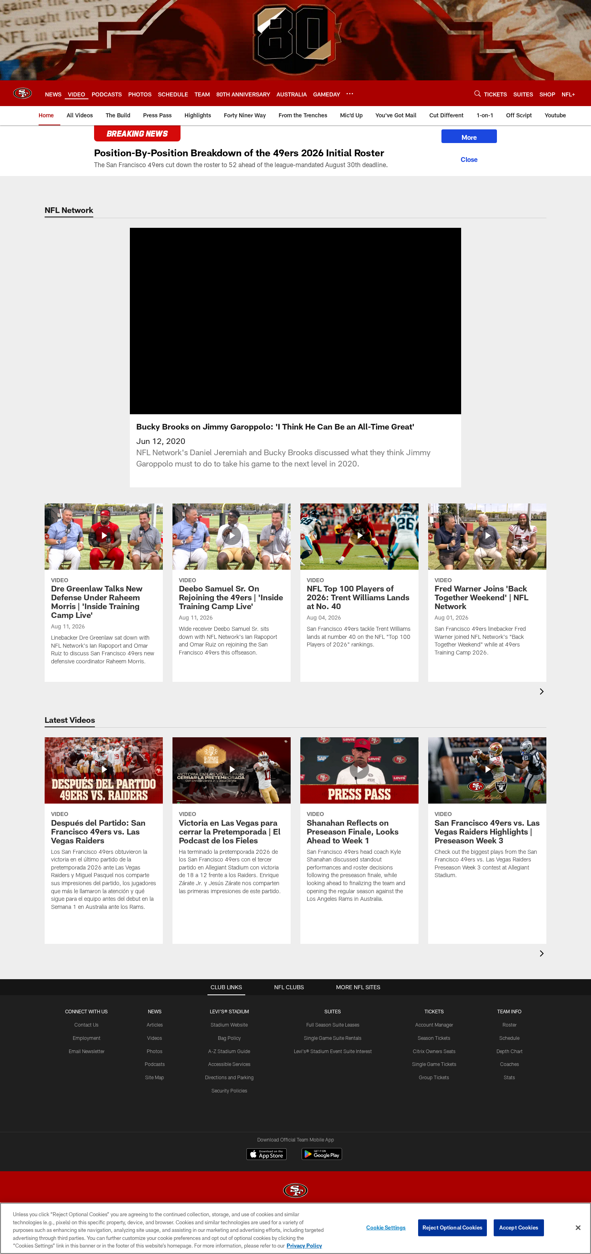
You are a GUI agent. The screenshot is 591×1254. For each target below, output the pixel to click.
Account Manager (434, 1024)
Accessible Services (229, 1064)
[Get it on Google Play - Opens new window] (322, 1158)
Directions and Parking (229, 1077)
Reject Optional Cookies (452, 1227)
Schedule (509, 1038)
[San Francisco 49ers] (295, 1191)
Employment (87, 1038)
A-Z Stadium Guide (229, 1051)
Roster (510, 1024)
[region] (295, 1228)
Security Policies (229, 1090)
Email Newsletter (87, 1051)
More (469, 137)
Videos (154, 1038)
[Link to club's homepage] (22, 93)
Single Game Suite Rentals (332, 1038)
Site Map (154, 1077)
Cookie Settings (386, 1227)
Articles (155, 1024)
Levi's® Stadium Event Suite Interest (333, 1051)
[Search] (477, 93)
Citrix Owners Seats (434, 1051)
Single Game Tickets (434, 1064)
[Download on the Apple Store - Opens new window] (266, 1155)
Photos (154, 1051)
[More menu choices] (350, 93)
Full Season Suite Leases (332, 1024)
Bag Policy (229, 1038)
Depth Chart (510, 1051)
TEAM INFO (509, 1011)
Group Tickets (434, 1077)
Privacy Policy (304, 1245)
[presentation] (543, 692)
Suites (332, 1011)
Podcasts (155, 1064)
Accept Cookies (518, 1227)
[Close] (469, 158)
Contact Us (86, 1024)
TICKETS (434, 1011)
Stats (509, 1077)
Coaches (509, 1064)
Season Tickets (434, 1038)
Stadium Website (229, 1024)
